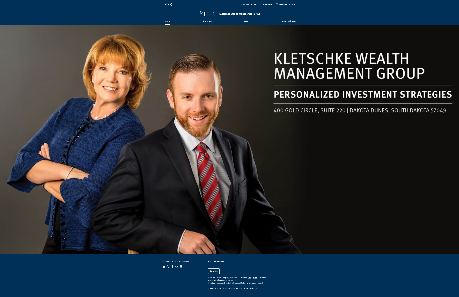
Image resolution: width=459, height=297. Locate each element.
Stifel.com (262, 278)
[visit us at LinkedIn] (165, 4)
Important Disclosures (227, 280)
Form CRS (214, 271)
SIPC (249, 278)
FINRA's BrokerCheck (216, 262)
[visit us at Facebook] (170, 4)
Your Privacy (213, 280)
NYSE (255, 278)
